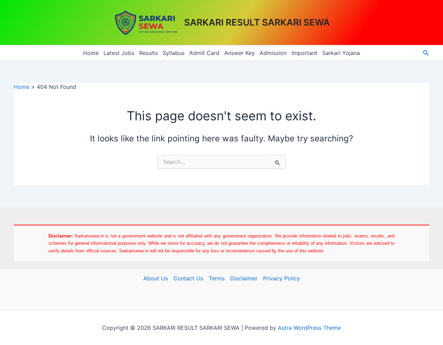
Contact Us (188, 278)
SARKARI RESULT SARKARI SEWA (257, 22)
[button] (426, 53)
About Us (155, 278)
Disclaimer (243, 278)
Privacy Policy (281, 278)
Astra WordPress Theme (309, 327)
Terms (217, 278)
